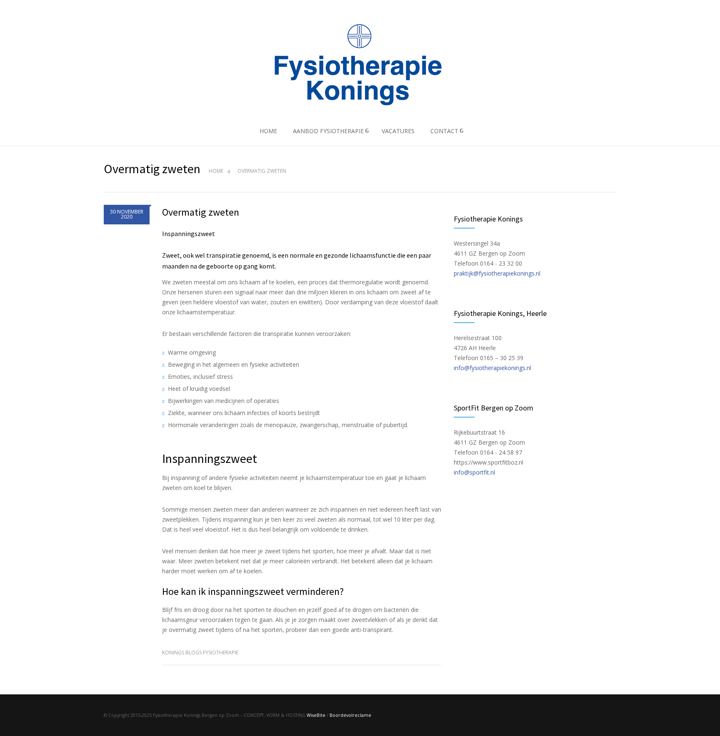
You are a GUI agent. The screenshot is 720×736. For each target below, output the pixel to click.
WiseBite (316, 715)
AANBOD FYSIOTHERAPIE (328, 131)
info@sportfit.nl (474, 472)
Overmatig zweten (200, 212)
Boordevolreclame (350, 715)
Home (216, 170)
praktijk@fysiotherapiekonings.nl (497, 273)
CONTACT (444, 131)
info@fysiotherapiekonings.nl (492, 368)
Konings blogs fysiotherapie (200, 652)
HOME (268, 131)
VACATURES (398, 131)
